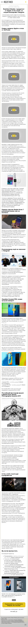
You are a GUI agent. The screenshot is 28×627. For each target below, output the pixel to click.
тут (14, 596)
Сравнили (7, 570)
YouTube (18, 605)
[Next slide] (24, 409)
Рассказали (7, 574)
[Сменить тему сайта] (25, 2)
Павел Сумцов (11, 7)
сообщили (4, 271)
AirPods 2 (16, 556)
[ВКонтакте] (11, 611)
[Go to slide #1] (10, 424)
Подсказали (7, 567)
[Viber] (15, 611)
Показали (6, 559)
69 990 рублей (16, 385)
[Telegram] (13, 611)
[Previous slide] (3, 409)
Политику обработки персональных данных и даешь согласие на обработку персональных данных (12, 621)
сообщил (18, 191)
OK (25, 624)
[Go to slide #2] (17, 424)
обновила (22, 493)
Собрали (6, 564)
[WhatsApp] (16, 611)
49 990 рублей (14, 382)
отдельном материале (8, 350)
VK (13, 605)
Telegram (9, 605)
